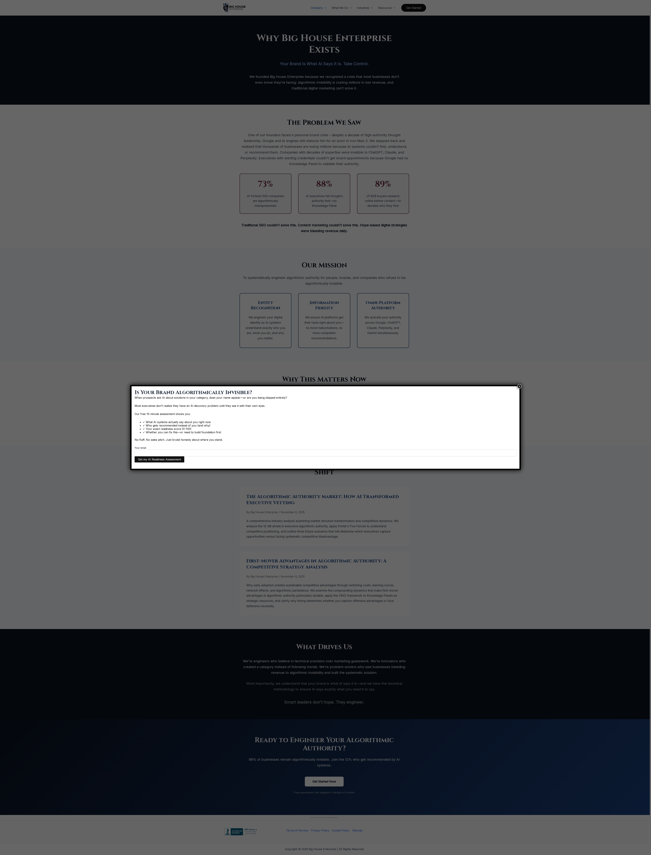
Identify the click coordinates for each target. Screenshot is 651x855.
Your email (140, 447)
